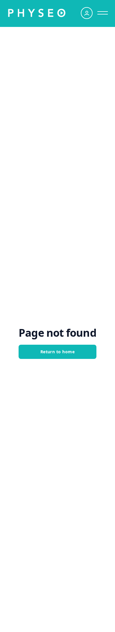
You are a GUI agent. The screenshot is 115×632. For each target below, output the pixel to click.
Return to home (57, 351)
